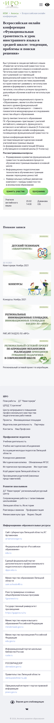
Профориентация (35, 510)
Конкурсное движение (14, 458)
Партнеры (39, 424)
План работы (9, 401)
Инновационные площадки (27, 420)
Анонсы (15, 13)
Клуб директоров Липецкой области (21, 471)
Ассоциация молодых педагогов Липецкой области (24, 451)
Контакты (8, 429)
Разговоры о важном (13, 510)
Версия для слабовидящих (30, 702)
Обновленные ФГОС (39, 462)
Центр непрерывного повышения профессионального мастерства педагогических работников (19, 413)
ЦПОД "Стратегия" (12, 405)
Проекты (7, 420)
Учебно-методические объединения (21, 446)
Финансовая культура (14, 514)
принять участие (15, 191)
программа (39, 191)
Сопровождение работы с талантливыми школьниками (23, 499)
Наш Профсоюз (22, 429)
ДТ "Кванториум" (27, 401)
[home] (12, 4)
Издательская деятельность (17, 424)
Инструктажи (40, 467)
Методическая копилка (15, 462)
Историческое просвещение (17, 467)
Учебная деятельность (14, 441)
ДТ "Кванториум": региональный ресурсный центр (25, 492)
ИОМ (5, 13)
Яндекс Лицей (34, 514)
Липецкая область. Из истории (18, 505)
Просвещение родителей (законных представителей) (21, 477)
